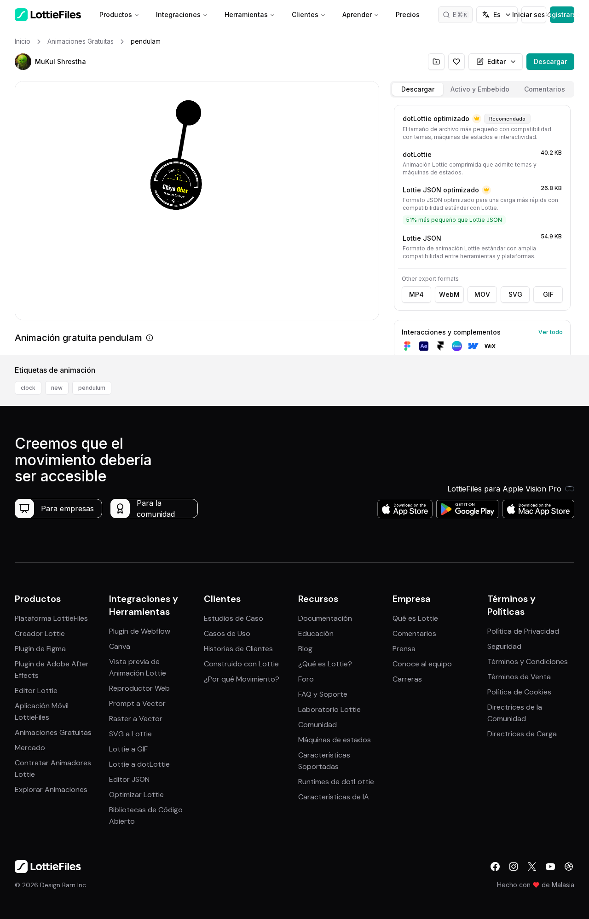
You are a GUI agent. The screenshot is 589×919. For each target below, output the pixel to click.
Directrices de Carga (522, 734)
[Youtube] (550, 866)
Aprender (357, 14)
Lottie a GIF (128, 749)
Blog (305, 648)
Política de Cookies (519, 692)
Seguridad (504, 646)
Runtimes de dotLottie (336, 781)
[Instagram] (513, 866)
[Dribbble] (568, 866)
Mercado (30, 747)
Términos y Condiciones (527, 661)
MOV (482, 294)
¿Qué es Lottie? (325, 664)
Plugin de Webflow (139, 631)
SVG (515, 294)
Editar (496, 61)
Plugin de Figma (40, 648)
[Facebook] (495, 866)
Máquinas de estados (334, 740)
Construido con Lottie (241, 664)
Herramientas (246, 14)
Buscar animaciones (463, 14)
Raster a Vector (135, 718)
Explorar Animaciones (51, 789)
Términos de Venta (519, 677)
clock (28, 387)
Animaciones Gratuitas (53, 732)
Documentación (325, 618)
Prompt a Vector (137, 703)
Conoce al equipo (422, 664)
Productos (115, 14)
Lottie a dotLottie (139, 764)
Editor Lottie (36, 690)
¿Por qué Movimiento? (241, 679)
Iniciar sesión (533, 14)
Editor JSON (129, 779)
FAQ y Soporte (322, 694)
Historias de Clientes (238, 648)
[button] (23, 61)
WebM (449, 294)
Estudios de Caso (233, 618)
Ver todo (550, 332)
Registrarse (562, 14)
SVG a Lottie (130, 734)
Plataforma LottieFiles (51, 618)
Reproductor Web (139, 688)
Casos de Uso (227, 633)
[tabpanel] (482, 228)
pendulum (91, 387)
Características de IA (333, 797)
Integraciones (178, 14)
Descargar (550, 61)
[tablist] (482, 89)
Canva (119, 646)
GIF (548, 294)
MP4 (416, 294)
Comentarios (414, 633)
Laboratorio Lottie (329, 709)
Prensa (404, 648)
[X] (531, 866)
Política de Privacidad (523, 631)
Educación (316, 633)
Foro (306, 679)
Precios (408, 14)
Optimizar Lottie (136, 794)
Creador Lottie (40, 633)
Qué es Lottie (415, 618)
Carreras (407, 679)
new (57, 387)
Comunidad (317, 724)
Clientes (305, 14)
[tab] (417, 89)
